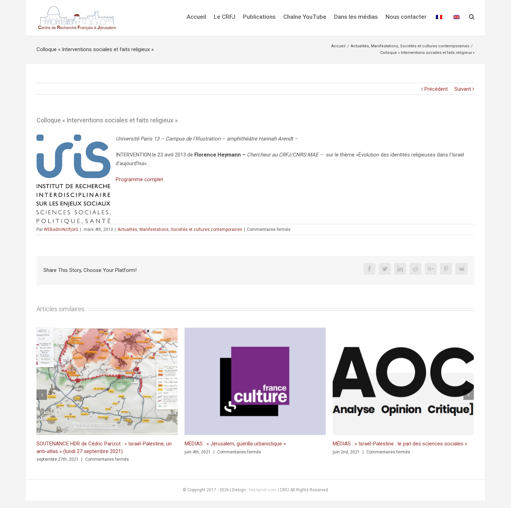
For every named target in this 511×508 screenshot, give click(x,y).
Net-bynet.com (263, 489)
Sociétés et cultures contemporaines (206, 229)
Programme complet (139, 179)
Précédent (436, 89)
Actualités (127, 229)
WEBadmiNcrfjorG (61, 229)
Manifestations (154, 229)
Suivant (462, 89)
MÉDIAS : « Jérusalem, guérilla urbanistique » (235, 444)
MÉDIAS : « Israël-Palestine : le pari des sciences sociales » (400, 444)
